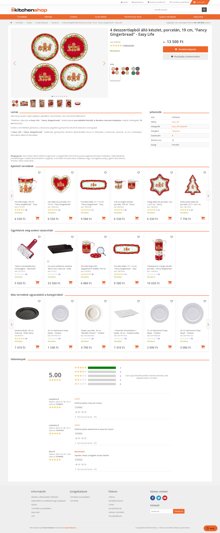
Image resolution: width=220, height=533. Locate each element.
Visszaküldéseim (115, 516)
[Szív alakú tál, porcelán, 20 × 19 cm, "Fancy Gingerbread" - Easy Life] (60, 185)
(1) (92, 210)
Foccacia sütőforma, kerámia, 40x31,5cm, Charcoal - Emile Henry (60, 268)
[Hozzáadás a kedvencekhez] (39, 173)
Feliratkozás (178, 511)
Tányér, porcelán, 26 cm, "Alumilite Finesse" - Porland (92, 331)
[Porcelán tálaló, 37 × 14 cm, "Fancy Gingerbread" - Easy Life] (93, 185)
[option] (27, 196)
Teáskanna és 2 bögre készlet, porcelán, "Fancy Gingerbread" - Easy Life (159, 268)
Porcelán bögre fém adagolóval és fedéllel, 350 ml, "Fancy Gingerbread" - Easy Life (93, 270)
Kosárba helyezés (187, 49)
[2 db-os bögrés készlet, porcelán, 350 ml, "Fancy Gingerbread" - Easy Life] (127, 185)
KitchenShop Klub (132, 16)
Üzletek (73, 16)
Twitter (158, 498)
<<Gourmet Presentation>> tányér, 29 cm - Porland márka (126, 331)
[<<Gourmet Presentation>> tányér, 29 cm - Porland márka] (127, 313)
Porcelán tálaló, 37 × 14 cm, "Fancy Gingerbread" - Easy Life (92, 204)
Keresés (204, 9)
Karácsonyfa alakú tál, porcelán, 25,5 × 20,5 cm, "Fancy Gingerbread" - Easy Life (191, 206)
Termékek (22, 16)
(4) (26, 210)
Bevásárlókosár (115, 508)
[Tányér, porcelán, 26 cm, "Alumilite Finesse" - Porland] (93, 313)
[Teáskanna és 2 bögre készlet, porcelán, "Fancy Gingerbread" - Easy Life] (160, 249)
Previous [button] (11, 196)
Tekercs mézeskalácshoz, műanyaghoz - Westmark (25, 267)
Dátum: (52, 402)
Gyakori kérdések (167, 16)
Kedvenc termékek (116, 512)
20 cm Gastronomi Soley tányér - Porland (58, 331)
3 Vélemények (128, 45)
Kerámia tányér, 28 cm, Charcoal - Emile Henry (24, 331)
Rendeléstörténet (116, 501)
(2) (59, 210)
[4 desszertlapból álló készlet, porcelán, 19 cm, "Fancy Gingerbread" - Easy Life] (59, 63)
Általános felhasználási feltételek (44, 497)
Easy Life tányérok (179, 126)
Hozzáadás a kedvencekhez (187, 57)
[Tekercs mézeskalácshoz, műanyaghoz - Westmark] (27, 249)
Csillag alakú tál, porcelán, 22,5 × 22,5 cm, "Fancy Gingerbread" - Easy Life (159, 204)
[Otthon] (11, 23)
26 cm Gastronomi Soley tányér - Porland (190, 331)
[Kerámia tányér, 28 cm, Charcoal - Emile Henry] (27, 313)
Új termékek (101, 16)
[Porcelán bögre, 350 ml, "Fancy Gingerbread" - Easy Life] (27, 185)
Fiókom (112, 497)
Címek (111, 504)
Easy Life (175, 122)
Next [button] (208, 196)
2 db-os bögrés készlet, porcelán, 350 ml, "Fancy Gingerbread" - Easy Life (124, 204)
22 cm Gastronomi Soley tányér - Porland (157, 331)
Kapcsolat (198, 16)
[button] (14, 63)
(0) (26, 274)
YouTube (164, 498)
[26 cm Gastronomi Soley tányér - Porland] (193, 313)
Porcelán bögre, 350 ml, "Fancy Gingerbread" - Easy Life (26, 204)
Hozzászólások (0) (87, 417)
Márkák (48, 16)
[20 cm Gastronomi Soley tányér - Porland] (60, 313)
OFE (33, 516)
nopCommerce (70, 528)
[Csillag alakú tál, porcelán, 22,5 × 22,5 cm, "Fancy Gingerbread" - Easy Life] (160, 185)
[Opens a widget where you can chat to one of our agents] (210, 528)
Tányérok (176, 131)
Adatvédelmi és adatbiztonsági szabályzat (48, 501)
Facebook (152, 498)
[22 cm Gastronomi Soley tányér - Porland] (160, 313)
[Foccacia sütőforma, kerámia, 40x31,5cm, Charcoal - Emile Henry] (60, 249)
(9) (92, 274)
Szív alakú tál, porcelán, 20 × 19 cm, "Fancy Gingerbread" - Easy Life (60, 204)
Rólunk (34, 504)
